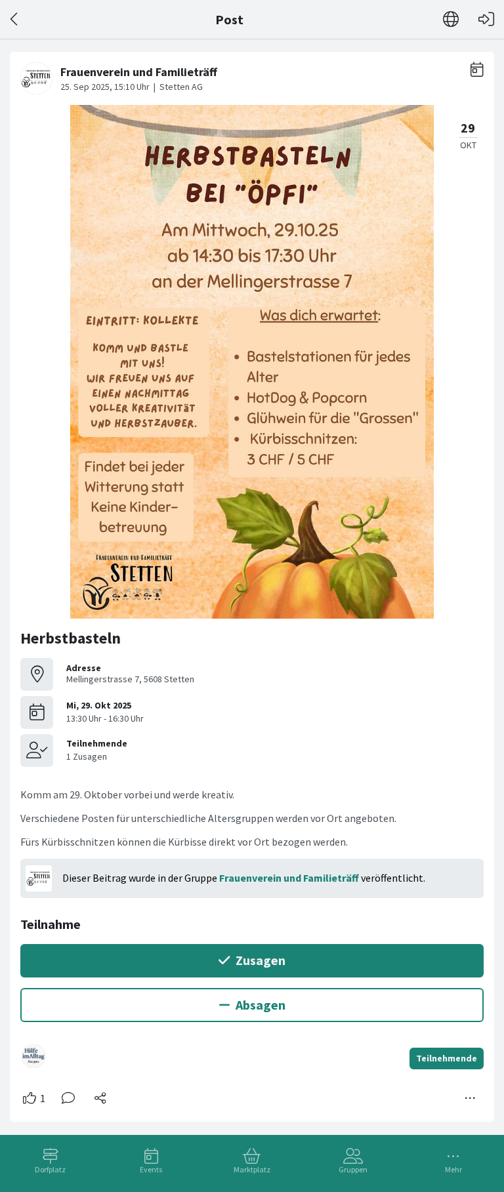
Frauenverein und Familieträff (289, 877)
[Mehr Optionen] (470, 1098)
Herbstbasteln (70, 638)
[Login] (486, 19)
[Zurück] (15, 19)
